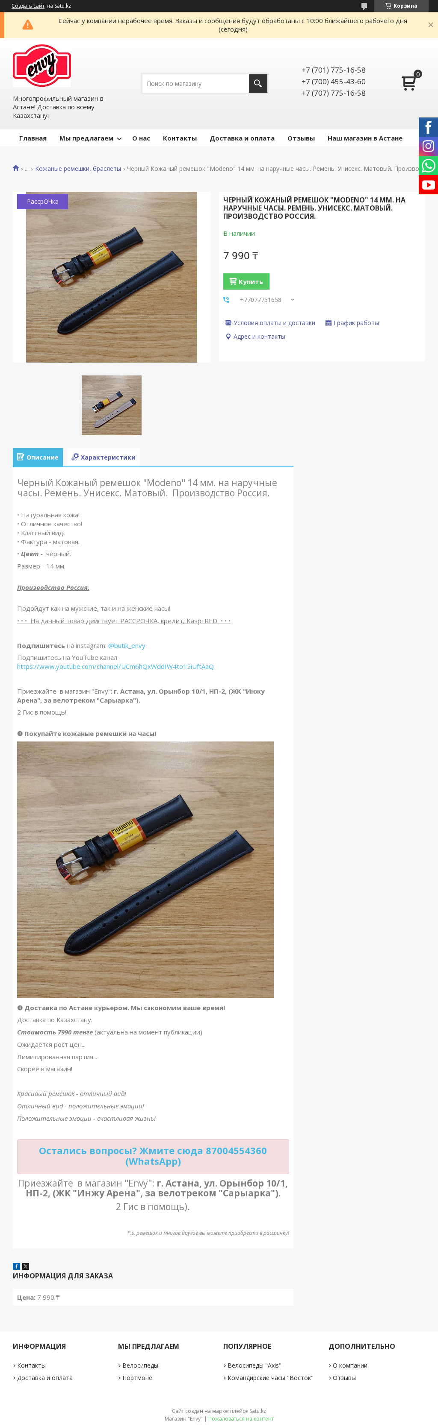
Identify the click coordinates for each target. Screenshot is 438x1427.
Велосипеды (140, 1365)
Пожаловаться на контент (241, 1418)
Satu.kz (257, 1411)
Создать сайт (28, 6)
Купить (251, 281)
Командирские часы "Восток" (271, 1378)
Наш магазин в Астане (365, 138)
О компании (350, 1365)
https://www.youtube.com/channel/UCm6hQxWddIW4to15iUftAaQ (115, 666)
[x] (25, 1267)
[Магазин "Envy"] (42, 65)
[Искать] (258, 83)
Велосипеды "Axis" (254, 1365)
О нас (141, 138)
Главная (33, 138)
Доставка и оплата (242, 138)
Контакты (180, 138)
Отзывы (301, 138)
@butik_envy (126, 645)
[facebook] (16, 1267)
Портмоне (137, 1378)
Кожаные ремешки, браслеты (78, 169)
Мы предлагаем (86, 138)
